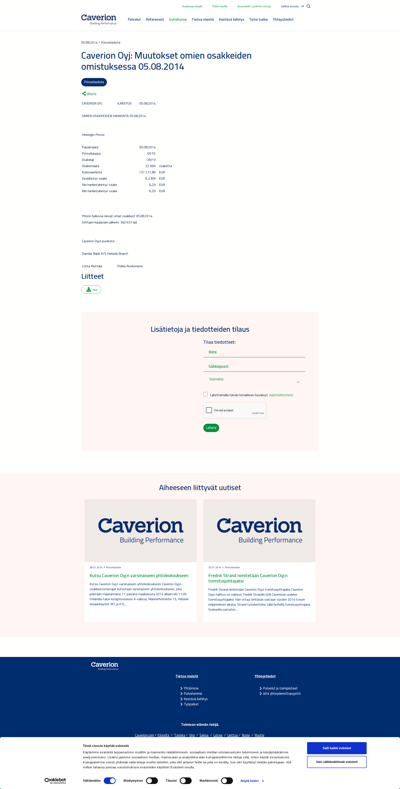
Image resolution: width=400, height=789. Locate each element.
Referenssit (155, 19)
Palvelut (134, 19)
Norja (246, 735)
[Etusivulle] (98, 19)
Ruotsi (259, 735)
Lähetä (211, 427)
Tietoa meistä (203, 19)
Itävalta (163, 735)
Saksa (204, 735)
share (91, 93)
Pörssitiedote (94, 82)
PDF (95, 290)
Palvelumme (193, 693)
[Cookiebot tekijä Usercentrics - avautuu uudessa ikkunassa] (55, 781)
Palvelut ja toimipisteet (280, 688)
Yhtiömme (191, 688)
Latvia (217, 735)
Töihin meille (220, 6)
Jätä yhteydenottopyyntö (282, 693)
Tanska (179, 735)
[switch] (152, 780)
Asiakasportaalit (192, 6)
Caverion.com (144, 735)
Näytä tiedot (249, 781)
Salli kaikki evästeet (337, 748)
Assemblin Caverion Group (254, 6)
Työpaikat (191, 704)
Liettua (232, 735)
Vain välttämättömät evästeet (337, 762)
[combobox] (254, 382)
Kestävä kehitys (231, 19)
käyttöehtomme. (282, 395)
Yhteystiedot (283, 19)
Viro (192, 735)
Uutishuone (178, 19)
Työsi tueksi (258, 19)
